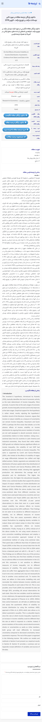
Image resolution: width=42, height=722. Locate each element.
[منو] (2, 4)
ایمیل (39, 705)
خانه (29, 13)
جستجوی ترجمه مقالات (15, 137)
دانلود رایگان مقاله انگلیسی (15, 115)
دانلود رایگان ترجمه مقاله (15, 122)
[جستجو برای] (40, 4)
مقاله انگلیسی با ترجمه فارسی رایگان (18, 13)
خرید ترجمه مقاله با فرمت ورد (15, 129)
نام (39, 697)
